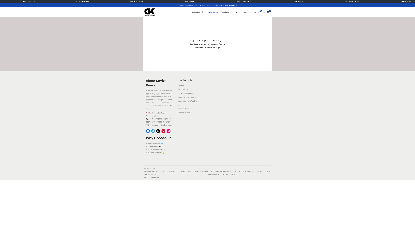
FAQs (179, 105)
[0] (259, 12)
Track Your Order (184, 113)
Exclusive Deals (183, 109)
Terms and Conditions (186, 93)
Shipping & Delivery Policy (187, 97)
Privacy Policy (183, 89)
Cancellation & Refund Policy (188, 101)
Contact (181, 85)
